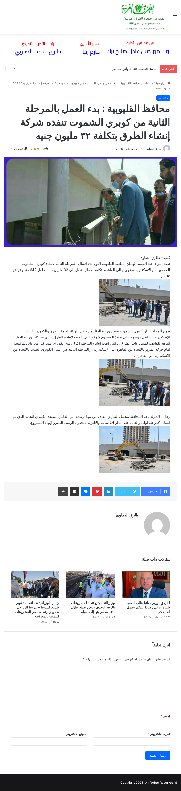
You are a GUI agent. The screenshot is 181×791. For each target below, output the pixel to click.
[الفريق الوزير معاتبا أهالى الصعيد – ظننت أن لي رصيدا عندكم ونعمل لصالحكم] (146, 584)
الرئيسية (161, 83)
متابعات (148, 83)
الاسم (165, 716)
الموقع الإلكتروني (76, 734)
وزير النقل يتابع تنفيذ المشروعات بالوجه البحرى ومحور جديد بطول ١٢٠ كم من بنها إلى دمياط (93, 607)
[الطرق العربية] (143, 17)
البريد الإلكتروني (158, 734)
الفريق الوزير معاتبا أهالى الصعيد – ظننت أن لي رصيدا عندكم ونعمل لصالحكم (147, 607)
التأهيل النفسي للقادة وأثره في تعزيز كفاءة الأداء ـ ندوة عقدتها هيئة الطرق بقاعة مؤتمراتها (98, 69)
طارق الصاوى (154, 148)
